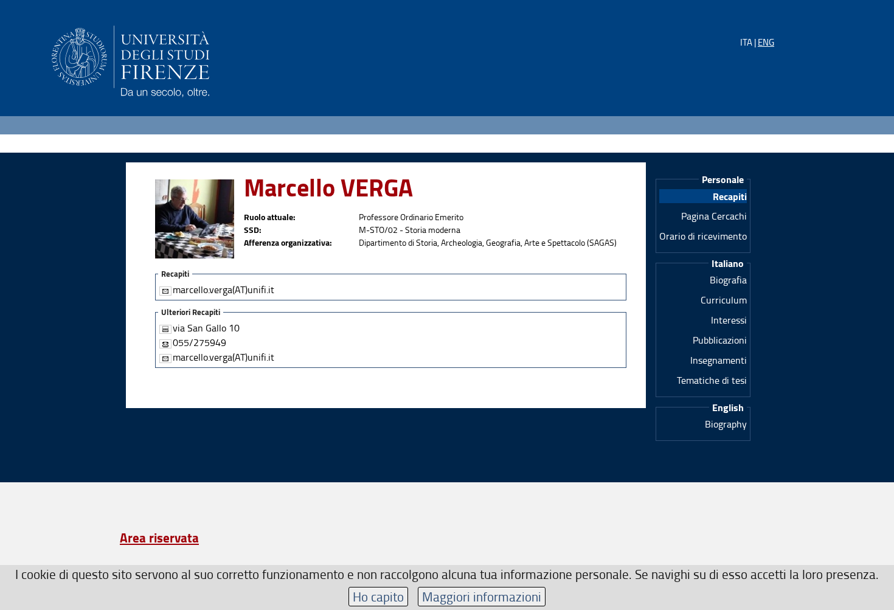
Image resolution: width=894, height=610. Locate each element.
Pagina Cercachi (714, 216)
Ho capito (378, 596)
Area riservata (159, 538)
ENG (766, 42)
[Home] (130, 59)
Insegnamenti (718, 360)
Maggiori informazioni (481, 596)
